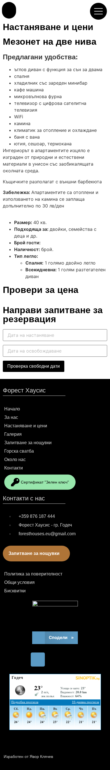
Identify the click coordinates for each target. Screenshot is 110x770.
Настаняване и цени (48, 27)
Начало (12, 409)
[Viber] (80, 756)
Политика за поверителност (33, 574)
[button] (9, 10)
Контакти (13, 468)
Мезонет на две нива (49, 42)
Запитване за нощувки (28, 442)
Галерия (13, 434)
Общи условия (19, 582)
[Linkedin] (97, 756)
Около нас (15, 459)
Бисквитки (15, 590)
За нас (11, 417)
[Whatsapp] (63, 756)
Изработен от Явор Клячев (28, 756)
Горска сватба (19, 451)
